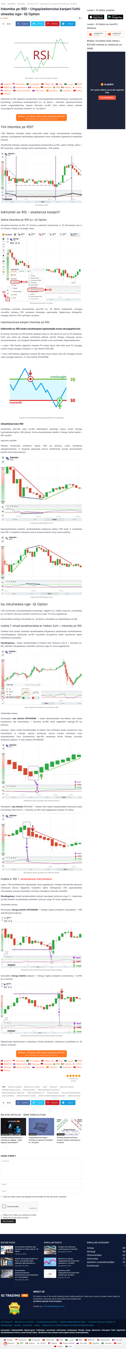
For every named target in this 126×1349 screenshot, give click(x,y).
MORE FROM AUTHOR (34, 1115)
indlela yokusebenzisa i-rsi (35, 1093)
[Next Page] (6, 1147)
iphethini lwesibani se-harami (26, 1096)
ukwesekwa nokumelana (36, 879)
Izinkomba (21, 4)
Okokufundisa (6, 1325)
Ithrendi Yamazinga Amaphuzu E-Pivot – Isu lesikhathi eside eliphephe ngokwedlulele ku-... (26, 1261)
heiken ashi (53, 1087)
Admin (5, 18)
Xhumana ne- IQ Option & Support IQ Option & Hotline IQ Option (68, 1325)
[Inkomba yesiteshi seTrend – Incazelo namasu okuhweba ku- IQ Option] (69, 1126)
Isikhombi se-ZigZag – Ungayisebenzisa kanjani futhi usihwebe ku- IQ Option (68, 1261)
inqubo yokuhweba (8, 1096)
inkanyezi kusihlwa (53, 1093)
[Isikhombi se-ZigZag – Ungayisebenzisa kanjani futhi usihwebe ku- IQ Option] (50, 1262)
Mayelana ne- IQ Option (24, 1322)
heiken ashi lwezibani (66, 1087)
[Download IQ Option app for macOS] (96, 36)
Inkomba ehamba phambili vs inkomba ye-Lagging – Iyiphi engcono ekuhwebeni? (11, 1140)
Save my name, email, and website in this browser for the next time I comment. (35, 1197)
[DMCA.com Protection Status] (14, 1314)
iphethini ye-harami (74, 1096)
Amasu (37, 1325)
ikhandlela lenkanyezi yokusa (11, 1090)
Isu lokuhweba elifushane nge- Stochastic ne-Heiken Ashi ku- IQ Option (26, 1249)
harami (45, 1087)
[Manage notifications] (5, 1344)
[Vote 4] (76, 1075)
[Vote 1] (67, 1075)
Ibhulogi (17, 1325)
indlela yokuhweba (29, 1090)
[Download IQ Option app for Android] (115, 20)
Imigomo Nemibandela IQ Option (73, 1322)
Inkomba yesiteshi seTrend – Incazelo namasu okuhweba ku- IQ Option (69, 1140)
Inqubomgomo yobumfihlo (46, 1322)
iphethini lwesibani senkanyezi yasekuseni (51, 1096)
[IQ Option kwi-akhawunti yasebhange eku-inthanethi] (50, 1250)
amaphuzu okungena (14, 1087)
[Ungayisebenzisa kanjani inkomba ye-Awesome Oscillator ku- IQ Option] (41, 1126)
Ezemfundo (11, 4)
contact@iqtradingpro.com (53, 1306)
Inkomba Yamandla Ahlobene (71, 1093)
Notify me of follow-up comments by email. (19, 1215)
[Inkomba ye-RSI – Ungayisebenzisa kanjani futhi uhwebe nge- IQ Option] (50, 1273)
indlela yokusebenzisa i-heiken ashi (13, 1093)
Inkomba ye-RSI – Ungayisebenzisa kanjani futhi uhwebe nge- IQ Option (68, 1273)
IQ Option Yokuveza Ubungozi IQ (101, 1322)
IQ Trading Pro (6, 1322)
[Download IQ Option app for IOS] (96, 20)
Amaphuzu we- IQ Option (32, 1087)
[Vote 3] (73, 1075)
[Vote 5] (79, 1075)
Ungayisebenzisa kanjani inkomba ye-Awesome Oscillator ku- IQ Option (41, 1140)
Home (3, 4)
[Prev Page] (2, 1147)
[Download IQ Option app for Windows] (115, 36)
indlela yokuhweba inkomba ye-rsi (49, 1090)
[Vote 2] (70, 1075)
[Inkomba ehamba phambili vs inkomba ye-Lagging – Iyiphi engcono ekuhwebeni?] (13, 1126)
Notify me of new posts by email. (16, 1218)
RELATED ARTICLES (11, 1115)
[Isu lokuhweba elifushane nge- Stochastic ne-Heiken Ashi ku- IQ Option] (7, 1250)
